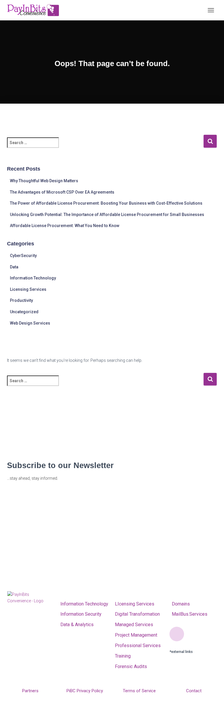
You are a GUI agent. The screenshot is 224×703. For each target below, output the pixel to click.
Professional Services (138, 645)
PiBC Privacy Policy (84, 690)
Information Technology (33, 278)
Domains (179, 604)
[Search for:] (105, 146)
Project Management (136, 635)
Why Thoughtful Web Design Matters (44, 180)
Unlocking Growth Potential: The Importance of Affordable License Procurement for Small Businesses (107, 214)
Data (14, 267)
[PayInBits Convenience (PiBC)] (35, 10)
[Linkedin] (176, 634)
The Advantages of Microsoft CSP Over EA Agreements (62, 192)
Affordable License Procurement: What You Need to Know (64, 225)
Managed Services (134, 624)
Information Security (81, 614)
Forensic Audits (131, 666)
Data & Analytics (77, 624)
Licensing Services (28, 289)
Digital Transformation (137, 614)
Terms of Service (139, 690)
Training (123, 656)
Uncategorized (24, 311)
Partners (30, 690)
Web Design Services (30, 323)
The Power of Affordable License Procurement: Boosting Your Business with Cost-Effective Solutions (106, 203)
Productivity (21, 300)
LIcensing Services (134, 604)
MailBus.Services (188, 614)
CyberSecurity (23, 255)
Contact (194, 690)
